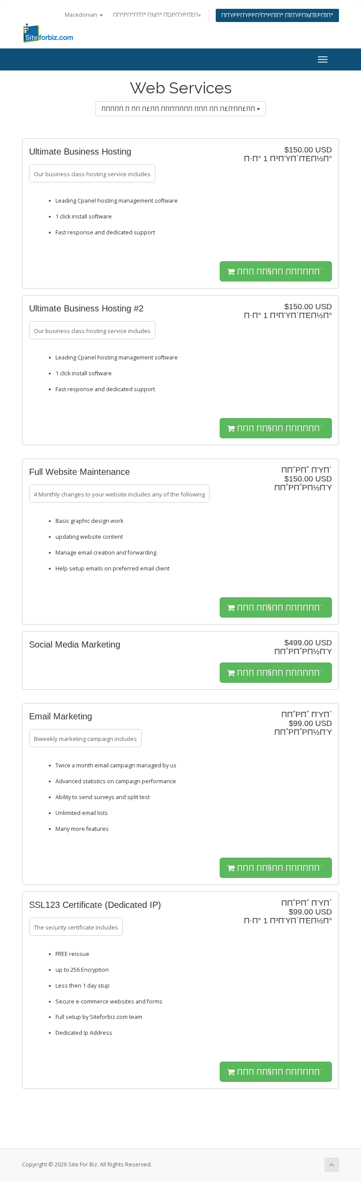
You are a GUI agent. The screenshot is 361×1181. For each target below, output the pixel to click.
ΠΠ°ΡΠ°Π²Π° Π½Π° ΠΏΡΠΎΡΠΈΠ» (157, 15)
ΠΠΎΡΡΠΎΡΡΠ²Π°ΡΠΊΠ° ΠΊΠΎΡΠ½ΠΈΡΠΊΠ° (277, 15)
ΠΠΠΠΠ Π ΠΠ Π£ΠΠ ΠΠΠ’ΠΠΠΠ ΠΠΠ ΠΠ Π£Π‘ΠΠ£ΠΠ (179, 108)
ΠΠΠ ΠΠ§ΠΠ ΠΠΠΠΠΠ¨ (279, 271)
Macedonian (82, 15)
